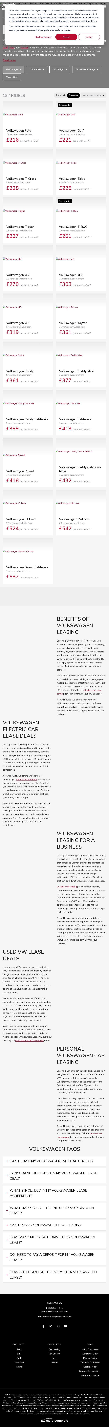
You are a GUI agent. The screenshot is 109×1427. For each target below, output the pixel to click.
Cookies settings (43, 37)
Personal (60, 95)
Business (73, 95)
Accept (66, 37)
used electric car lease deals (29, 1040)
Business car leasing (67, 886)
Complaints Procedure (90, 1371)
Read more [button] (9, 60)
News (54, 1358)
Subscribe (19, 1362)
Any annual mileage (85, 69)
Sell (19, 1358)
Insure (19, 1366)
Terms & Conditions (90, 1362)
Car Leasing (54, 1349)
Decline (89, 37)
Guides (54, 1362)
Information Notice (90, 1375)
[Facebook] (43, 1326)
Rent (18, 1349)
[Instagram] (50, 1326)
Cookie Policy (90, 1366)
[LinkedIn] (58, 1326)
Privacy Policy (90, 1358)
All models (35, 69)
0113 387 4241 (54, 1308)
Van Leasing (54, 1353)
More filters (12, 77)
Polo (11, 47)
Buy (19, 1353)
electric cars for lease (26, 779)
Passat (24, 47)
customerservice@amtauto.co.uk (54, 1316)
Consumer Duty (90, 1353)
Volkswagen (12, 69)
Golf (5, 47)
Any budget (58, 69)
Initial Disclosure (90, 1349)
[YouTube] (65, 1326)
